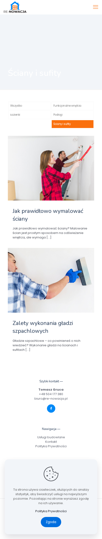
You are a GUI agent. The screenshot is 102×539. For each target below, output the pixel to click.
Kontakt (51, 441)
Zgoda (51, 522)
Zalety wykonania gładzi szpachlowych (43, 327)
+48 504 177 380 (51, 394)
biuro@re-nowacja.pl (51, 398)
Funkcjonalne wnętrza (67, 106)
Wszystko (16, 106)
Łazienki (15, 115)
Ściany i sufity (62, 124)
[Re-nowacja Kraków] (15, 7)
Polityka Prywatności (51, 446)
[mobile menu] (96, 7)
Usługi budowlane (51, 437)
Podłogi (58, 115)
